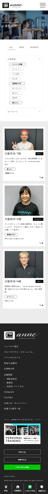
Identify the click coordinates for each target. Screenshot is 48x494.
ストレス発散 (17, 64)
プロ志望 (15, 74)
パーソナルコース (12, 358)
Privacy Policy (9, 476)
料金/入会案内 (10, 363)
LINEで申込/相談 (22, 467)
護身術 (14, 98)
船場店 (10, 383)
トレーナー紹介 (11, 346)
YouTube (8, 397)
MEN (21, 47)
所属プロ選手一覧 (12, 409)
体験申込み (22, 460)
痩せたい (15, 93)
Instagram (9, 392)
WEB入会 (22, 452)
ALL (11, 47)
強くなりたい (17, 88)
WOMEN (34, 47)
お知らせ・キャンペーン (15, 403)
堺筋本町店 (12, 379)
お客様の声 (9, 369)
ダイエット (16, 69)
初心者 (14, 79)
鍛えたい (15, 103)
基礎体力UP (17, 83)
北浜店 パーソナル (15, 386)
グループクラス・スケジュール (18, 352)
